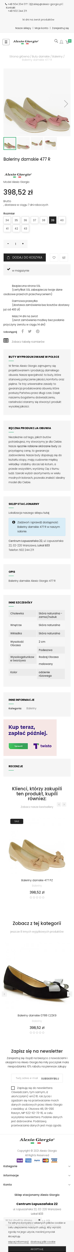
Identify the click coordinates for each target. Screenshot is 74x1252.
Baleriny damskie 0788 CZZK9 (37, 1015)
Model (7, 182)
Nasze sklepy (23, 28)
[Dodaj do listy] (54, 257)
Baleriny (31, 708)
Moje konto (41, 28)
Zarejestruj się (60, 28)
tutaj (46, 513)
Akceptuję (37, 1249)
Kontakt (10, 7)
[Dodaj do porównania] (64, 257)
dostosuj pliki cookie (42, 1241)
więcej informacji (18, 1241)
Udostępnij (22, 332)
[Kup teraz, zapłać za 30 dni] (30, 737)
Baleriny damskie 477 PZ (37, 880)
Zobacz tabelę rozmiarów (28, 342)
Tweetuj (30, 332)
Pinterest (37, 332)
